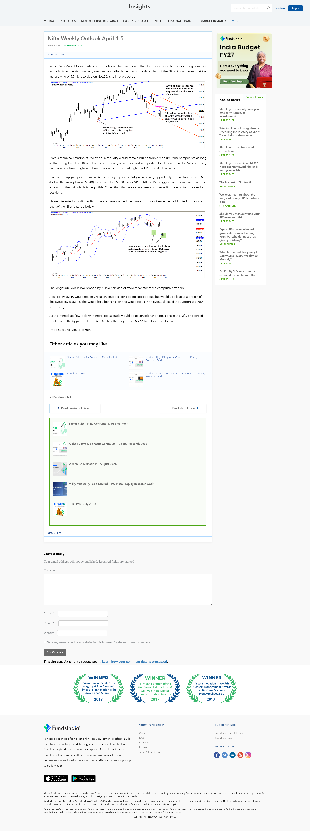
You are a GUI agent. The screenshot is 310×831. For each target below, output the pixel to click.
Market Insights (214, 21)
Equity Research (136, 21)
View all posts (254, 97)
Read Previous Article (75, 408)
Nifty (50, 533)
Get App (280, 8)
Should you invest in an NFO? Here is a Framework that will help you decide (238, 167)
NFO (158, 21)
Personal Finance (180, 21)
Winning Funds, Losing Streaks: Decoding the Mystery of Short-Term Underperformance (239, 132)
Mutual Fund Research (99, 21)
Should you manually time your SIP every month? (239, 216)
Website (49, 633)
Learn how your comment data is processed (134, 661)
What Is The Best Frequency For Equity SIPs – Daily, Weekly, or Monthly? (239, 256)
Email (49, 623)
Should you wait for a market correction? (238, 149)
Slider (57, 533)
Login (295, 8)
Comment (50, 570)
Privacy (143, 747)
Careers (143, 733)
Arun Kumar (227, 187)
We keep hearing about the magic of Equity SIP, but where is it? (239, 198)
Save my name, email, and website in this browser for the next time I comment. (99, 642)
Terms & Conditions (149, 752)
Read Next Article (183, 408)
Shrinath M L (227, 206)
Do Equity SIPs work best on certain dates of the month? (237, 273)
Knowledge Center (225, 738)
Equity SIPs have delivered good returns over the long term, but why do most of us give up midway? (237, 235)
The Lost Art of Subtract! (235, 182)
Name (49, 613)
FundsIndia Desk (73, 46)
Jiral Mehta (226, 120)
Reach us (144, 743)
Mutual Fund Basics (60, 21)
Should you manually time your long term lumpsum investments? (239, 113)
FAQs (142, 738)
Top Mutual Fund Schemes (229, 733)
